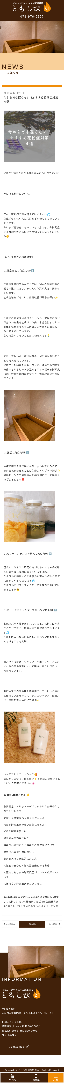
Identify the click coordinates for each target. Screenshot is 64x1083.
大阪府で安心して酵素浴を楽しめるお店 (27, 865)
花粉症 (15, 193)
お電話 (36, 1080)
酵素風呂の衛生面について (19, 851)
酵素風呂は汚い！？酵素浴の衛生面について (29, 845)
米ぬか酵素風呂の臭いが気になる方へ (25, 824)
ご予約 (12, 1080)
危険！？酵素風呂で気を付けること (24, 817)
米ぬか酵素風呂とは (15, 831)
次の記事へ (54, 924)
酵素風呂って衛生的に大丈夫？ (21, 858)
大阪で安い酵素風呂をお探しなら (23, 883)
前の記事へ (10, 924)
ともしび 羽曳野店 (27, 1069)
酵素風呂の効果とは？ (16, 838)
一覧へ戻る (32, 924)
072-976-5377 (32, 16)
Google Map (16, 1046)
